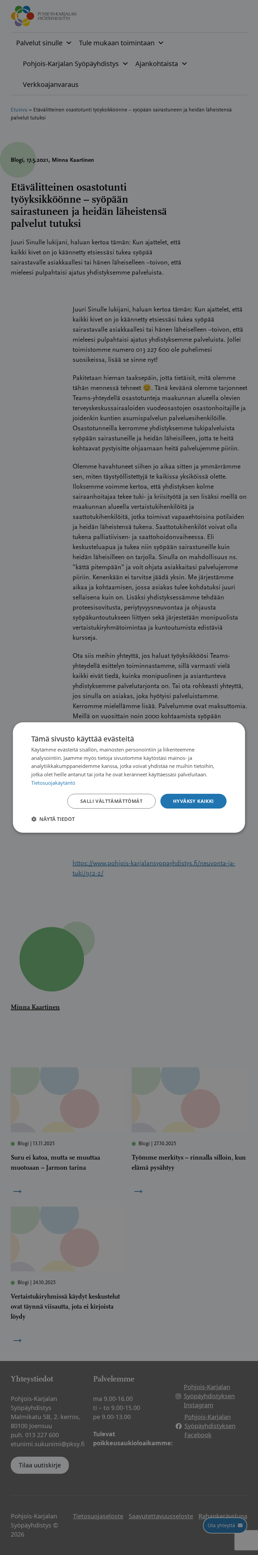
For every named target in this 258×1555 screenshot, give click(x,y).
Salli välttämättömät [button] (111, 801)
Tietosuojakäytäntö (53, 782)
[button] (53, 819)
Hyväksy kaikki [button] (193, 801)
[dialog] (129, 777)
